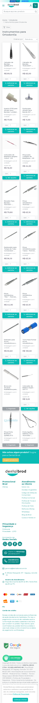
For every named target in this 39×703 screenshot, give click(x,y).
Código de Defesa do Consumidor (29, 494)
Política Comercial (28, 498)
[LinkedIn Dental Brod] (19, 544)
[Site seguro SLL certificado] (12, 646)
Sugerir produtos (11, 460)
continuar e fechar (20, 700)
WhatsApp (26, 512)
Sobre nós (25, 487)
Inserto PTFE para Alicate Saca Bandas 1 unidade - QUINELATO (10, 110)
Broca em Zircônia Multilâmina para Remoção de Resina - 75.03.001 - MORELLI (10, 387)
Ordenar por (18, 39)
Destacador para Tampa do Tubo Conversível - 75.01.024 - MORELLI (10, 249)
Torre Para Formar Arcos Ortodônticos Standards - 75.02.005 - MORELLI (29, 341)
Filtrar (8, 27)
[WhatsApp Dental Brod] (4, 544)
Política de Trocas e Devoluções (29, 502)
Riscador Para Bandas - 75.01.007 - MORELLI (9, 202)
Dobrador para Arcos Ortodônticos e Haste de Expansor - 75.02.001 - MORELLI (10, 341)
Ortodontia (13, 20)
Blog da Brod (26, 515)
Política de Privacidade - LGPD (9, 530)
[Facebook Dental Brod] (14, 544)
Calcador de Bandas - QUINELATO (8, 64)
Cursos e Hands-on (29, 518)
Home (4, 20)
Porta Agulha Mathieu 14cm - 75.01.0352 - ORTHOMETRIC (28, 433)
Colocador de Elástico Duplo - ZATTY (28, 387)
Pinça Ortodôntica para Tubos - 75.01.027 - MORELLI (29, 249)
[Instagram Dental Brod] (9, 544)
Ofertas (5, 487)
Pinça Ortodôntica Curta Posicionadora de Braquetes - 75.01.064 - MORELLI (29, 295)
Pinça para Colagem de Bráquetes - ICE (28, 156)
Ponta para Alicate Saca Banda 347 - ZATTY (27, 110)
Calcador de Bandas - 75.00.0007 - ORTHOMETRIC (28, 64)
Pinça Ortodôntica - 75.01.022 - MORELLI (27, 202)
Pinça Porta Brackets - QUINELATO (8, 433)
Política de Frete (28, 506)
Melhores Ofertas (28, 509)
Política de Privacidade (21, 694)
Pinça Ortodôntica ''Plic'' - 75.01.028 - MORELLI (10, 295)
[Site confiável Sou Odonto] (12, 658)
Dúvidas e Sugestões (29, 490)
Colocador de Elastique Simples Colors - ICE (10, 156)
